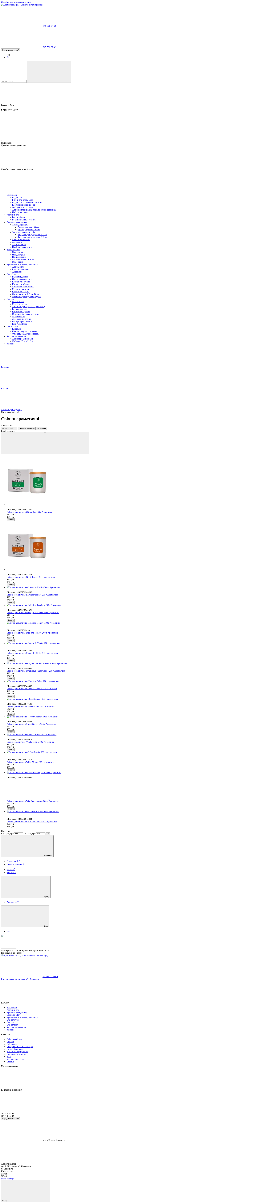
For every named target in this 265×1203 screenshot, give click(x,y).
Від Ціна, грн (7, 833)
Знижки (10, 344)
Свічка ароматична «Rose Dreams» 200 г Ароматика (31, 706)
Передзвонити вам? (10, 50)
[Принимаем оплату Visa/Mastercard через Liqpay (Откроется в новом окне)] (24, 955)
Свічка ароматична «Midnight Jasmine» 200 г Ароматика (33, 612)
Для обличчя (12, 274)
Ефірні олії (12, 195)
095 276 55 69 (49, 26)
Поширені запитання (16, 1054)
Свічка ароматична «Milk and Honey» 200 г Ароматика (32, 633)
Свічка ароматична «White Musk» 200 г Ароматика (31, 762)
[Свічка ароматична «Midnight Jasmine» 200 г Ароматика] (135, 605)
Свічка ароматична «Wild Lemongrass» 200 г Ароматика (33, 801)
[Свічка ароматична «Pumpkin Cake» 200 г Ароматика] (135, 681)
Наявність (48, 856)
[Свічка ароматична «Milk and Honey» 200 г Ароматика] (135, 623)
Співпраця (12, 1044)
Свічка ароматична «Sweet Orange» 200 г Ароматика (31, 724)
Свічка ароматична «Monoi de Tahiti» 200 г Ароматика (32, 653)
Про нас (10, 1041)
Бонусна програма (15, 1059)
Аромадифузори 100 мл (29, 229)
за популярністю (9, 428)
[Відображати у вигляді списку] (67, 443)
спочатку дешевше (27, 428)
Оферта (10, 1061)
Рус (8, 57)
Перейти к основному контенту (16, 2)
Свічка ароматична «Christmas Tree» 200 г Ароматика (32, 821)
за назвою (41, 428)
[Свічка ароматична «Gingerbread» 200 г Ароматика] (135, 546)
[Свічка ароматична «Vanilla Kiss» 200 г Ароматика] (135, 734)
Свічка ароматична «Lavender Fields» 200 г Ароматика (32, 595)
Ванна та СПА (13, 249)
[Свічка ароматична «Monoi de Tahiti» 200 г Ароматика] (135, 643)
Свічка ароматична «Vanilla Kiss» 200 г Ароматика (30, 742)
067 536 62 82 (49, 47)
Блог (9, 1056)
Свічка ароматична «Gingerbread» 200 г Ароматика (31, 577)
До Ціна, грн (30, 833)
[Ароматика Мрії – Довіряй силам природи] (8, 948)
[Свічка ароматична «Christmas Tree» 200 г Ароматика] (135, 811)
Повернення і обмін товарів (20, 1046)
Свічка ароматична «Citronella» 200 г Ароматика (29, 512)
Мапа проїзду (7, 1179)
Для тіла (10, 299)
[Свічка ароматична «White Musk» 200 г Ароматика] (135, 752)
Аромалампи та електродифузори (22, 264)
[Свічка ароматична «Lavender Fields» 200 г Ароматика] (135, 587)
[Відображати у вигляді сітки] (23, 443)
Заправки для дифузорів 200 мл (32, 234)
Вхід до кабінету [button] (14, 1039)
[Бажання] (132, 157)
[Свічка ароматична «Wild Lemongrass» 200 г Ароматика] (135, 772)
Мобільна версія (50, 976)
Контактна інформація (17, 1051)
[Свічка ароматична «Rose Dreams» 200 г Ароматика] (135, 699)
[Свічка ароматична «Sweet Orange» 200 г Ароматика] (135, 717)
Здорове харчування (16, 336)
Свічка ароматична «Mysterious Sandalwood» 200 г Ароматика (36, 671)
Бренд (46, 896)
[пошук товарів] (49, 72)
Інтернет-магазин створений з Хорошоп (20, 979)
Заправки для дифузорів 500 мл (32, 237)
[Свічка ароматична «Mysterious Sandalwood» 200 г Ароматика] (135, 663)
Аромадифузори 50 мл (28, 227)
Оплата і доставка (15, 1049)
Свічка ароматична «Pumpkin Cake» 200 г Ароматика (32, 688)
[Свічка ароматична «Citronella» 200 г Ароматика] (135, 481)
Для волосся (12, 326)
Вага (46, 926)
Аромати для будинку (17, 222)
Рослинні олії (13, 215)
